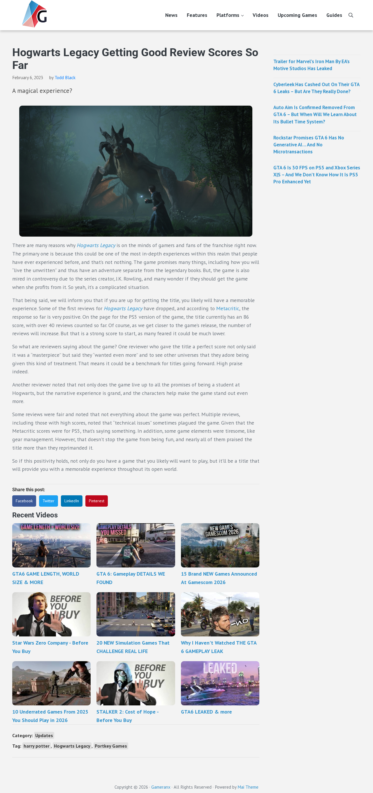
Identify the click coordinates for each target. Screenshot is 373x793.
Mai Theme (247, 787)
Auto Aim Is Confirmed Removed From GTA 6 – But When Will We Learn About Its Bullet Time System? (315, 114)
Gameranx (160, 787)
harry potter (37, 746)
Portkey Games (111, 746)
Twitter (48, 500)
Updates (44, 735)
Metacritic (227, 308)
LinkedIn (71, 500)
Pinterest (96, 500)
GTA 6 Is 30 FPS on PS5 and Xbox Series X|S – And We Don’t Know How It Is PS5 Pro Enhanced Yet (316, 174)
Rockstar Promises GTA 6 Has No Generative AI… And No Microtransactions (308, 144)
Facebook (24, 500)
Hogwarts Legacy (96, 245)
